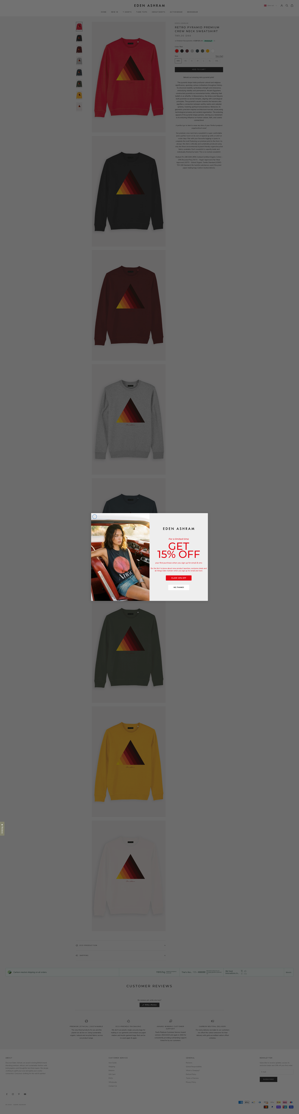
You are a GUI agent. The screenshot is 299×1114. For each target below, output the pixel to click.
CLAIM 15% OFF (178, 578)
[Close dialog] (95, 517)
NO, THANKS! (179, 587)
